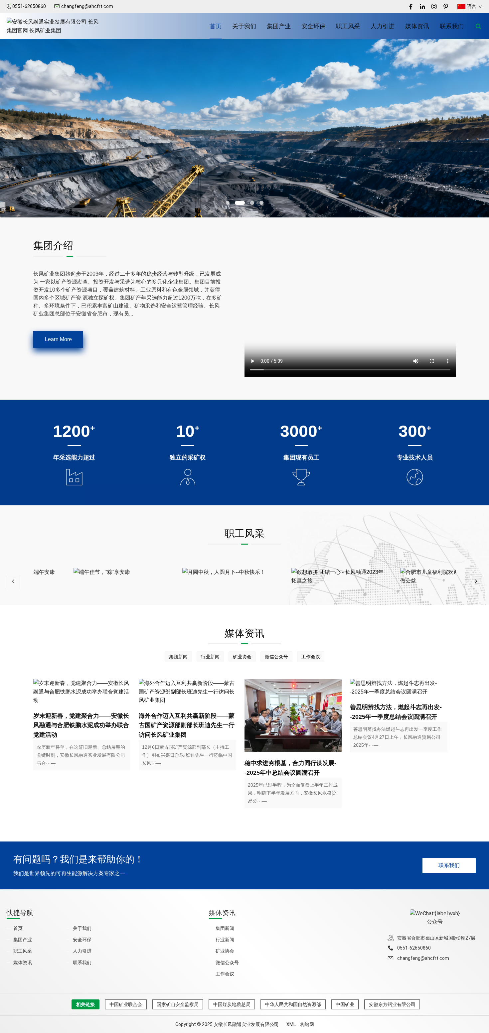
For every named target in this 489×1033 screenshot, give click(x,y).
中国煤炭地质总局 (231, 1004)
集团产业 (279, 26)
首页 (216, 26)
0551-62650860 (29, 6)
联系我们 (452, 26)
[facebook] (411, 7)
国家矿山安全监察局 (178, 1004)
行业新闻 (210, 656)
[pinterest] (446, 7)
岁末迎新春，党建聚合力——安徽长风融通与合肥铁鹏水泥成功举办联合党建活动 (81, 725)
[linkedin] (422, 7)
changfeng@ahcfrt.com (87, 6)
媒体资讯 (417, 26)
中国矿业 (345, 1004)
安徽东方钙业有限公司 (392, 1004)
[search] (478, 26)
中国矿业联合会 (125, 1004)
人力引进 (383, 26)
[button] (228, 203)
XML (291, 1024)
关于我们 (244, 26)
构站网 (307, 1024)
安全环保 (313, 26)
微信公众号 (276, 656)
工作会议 (310, 656)
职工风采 (348, 26)
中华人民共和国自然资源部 (293, 1004)
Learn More (58, 339)
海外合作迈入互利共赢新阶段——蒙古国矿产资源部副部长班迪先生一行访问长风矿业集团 (187, 725)
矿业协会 (242, 656)
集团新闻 (178, 656)
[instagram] (434, 7)
